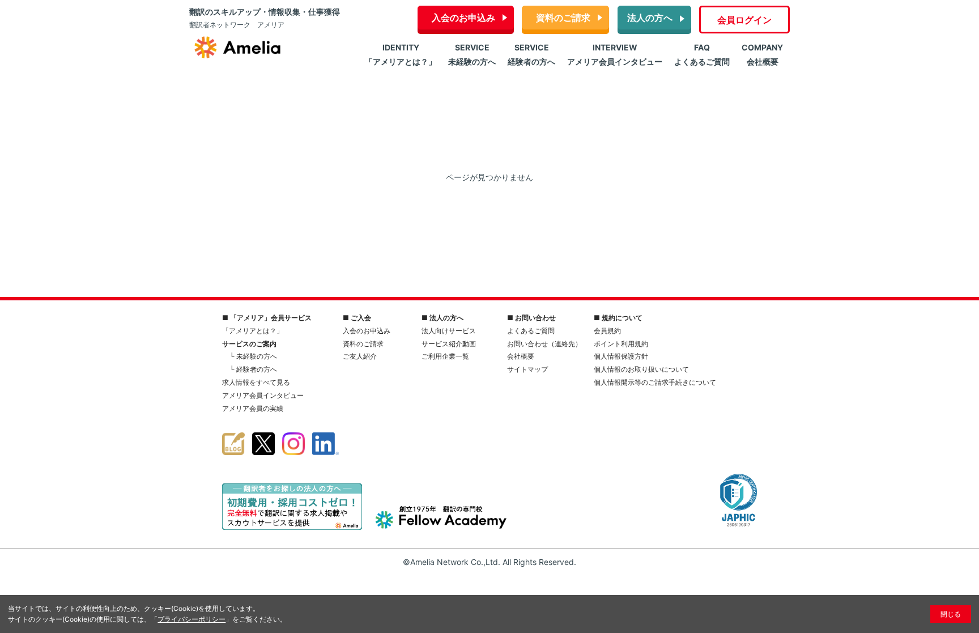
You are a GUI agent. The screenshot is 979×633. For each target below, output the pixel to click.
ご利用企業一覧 (445, 356)
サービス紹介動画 (449, 343)
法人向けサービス (449, 330)
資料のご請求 (563, 17)
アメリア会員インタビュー (263, 395)
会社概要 (520, 356)
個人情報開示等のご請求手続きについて (655, 382)
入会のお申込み (463, 17)
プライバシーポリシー (191, 619)
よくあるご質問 (531, 330)
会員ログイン (744, 20)
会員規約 (607, 330)
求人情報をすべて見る (256, 382)
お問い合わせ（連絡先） (544, 343)
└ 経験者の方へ (253, 369)
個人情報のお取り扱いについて (641, 369)
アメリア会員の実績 (252, 408)
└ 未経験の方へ (253, 356)
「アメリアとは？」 (252, 330)
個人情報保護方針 (621, 356)
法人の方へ (649, 17)
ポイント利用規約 (621, 343)
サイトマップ (527, 369)
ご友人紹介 (360, 356)
